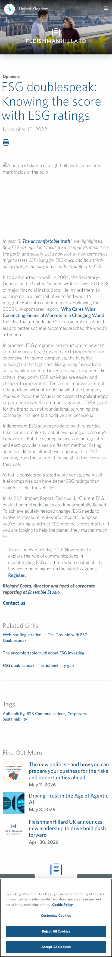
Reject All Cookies (56, 931)
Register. (17, 575)
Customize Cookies (56, 915)
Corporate (76, 713)
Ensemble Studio (44, 592)
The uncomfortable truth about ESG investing (43, 652)
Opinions (11, 76)
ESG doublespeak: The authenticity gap (38, 665)
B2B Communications (46, 713)
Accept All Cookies (56, 947)
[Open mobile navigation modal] (106, 8)
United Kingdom (34, 8)
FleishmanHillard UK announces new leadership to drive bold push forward (67, 828)
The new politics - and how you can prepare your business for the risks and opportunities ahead (69, 770)
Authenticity (13, 713)
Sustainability (15, 718)
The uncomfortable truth (46, 241)
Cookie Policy (62, 905)
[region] (56, 917)
